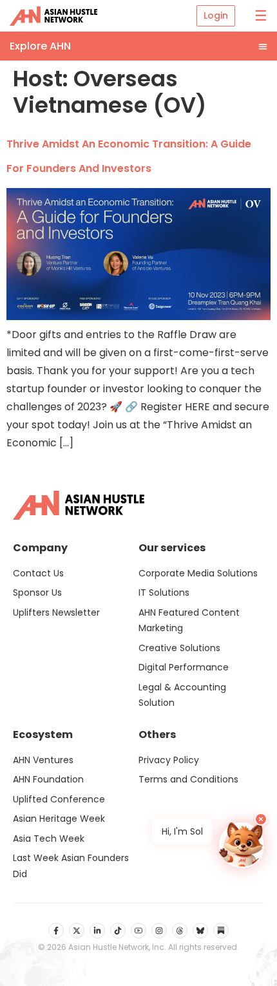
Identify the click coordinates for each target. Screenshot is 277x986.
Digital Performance (183, 667)
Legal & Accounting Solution (182, 695)
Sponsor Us (37, 592)
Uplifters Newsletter (56, 612)
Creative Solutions (179, 647)
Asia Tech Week (48, 838)
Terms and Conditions (188, 779)
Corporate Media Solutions (198, 573)
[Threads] (179, 930)
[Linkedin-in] (97, 930)
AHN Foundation (48, 779)
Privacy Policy (168, 760)
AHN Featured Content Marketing (189, 620)
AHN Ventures (43, 760)
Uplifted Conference (59, 799)
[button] (138, 46)
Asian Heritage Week (59, 818)
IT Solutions (163, 592)
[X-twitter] (76, 930)
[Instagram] (159, 930)
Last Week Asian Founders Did (71, 865)
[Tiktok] (118, 930)
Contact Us (38, 573)
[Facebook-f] (56, 930)
